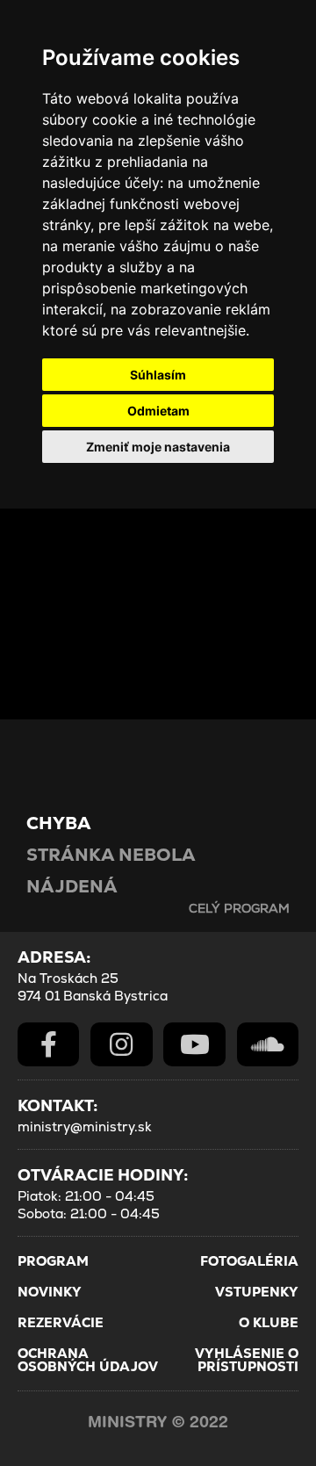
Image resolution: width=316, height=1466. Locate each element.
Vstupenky (256, 1291)
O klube (268, 1322)
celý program (239, 908)
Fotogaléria (249, 1261)
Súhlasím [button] (158, 374)
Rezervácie (61, 1322)
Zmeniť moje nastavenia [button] (158, 446)
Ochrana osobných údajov (88, 1360)
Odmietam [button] (158, 410)
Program (53, 1261)
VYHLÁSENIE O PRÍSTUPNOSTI (246, 1360)
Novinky (50, 1291)
